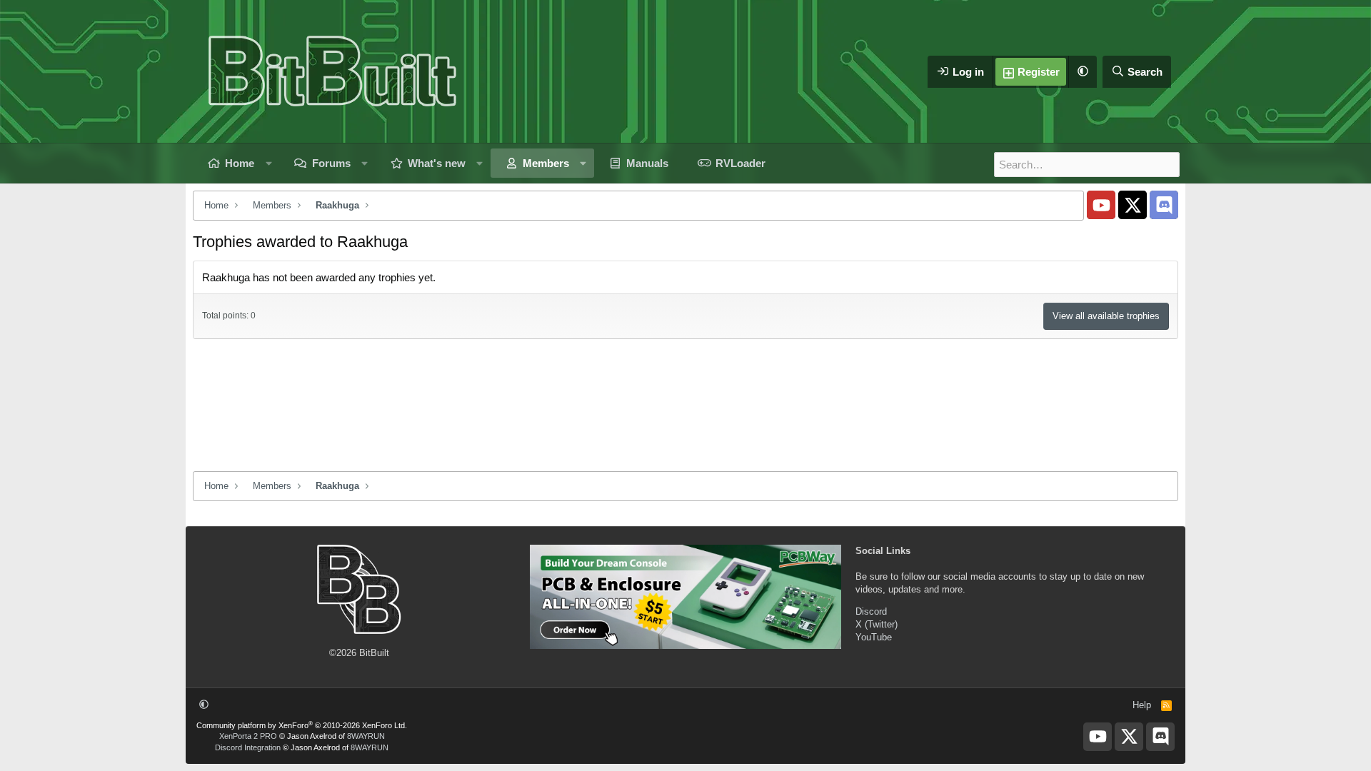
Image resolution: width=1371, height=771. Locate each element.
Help (1142, 705)
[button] (1082, 72)
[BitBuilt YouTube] (1101, 205)
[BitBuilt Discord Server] (1164, 205)
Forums (331, 163)
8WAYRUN (366, 736)
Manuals (647, 163)
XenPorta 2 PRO (248, 736)
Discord (871, 611)
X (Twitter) (876, 624)
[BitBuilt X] (1132, 205)
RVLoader (740, 163)
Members (546, 163)
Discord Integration (248, 747)
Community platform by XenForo (301, 725)
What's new (437, 163)
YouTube (873, 637)
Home (239, 163)
